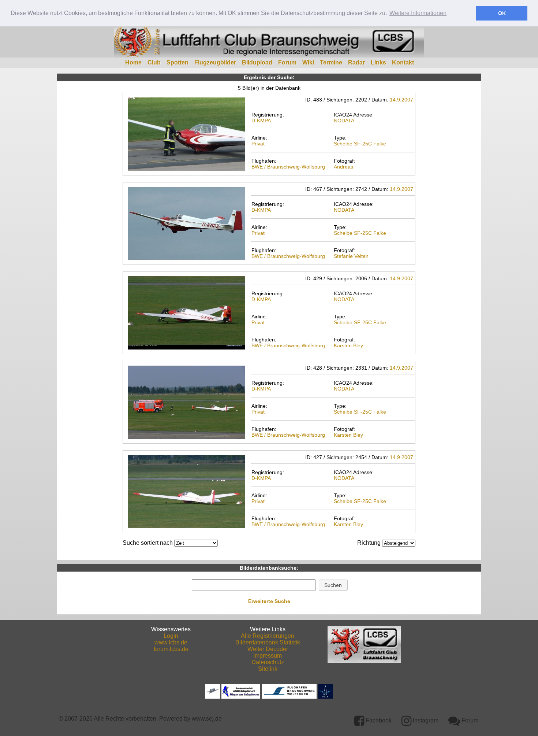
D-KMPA (261, 120)
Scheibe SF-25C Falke (360, 144)
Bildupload (257, 62)
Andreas (343, 167)
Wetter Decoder (267, 649)
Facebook (378, 720)
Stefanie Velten (351, 256)
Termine (331, 62)
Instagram (424, 720)
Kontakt (403, 62)
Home (133, 62)
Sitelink (267, 669)
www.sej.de (207, 718)
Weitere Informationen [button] (418, 13)
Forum (287, 62)
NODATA (344, 120)
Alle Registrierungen (267, 636)
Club (154, 62)
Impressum (267, 655)
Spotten (177, 62)
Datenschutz (267, 662)
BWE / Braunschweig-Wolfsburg (288, 167)
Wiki (308, 62)
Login (171, 636)
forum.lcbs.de (171, 649)
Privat (258, 144)
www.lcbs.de (170, 642)
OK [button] (502, 13)
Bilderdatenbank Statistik (267, 642)
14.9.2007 (401, 100)
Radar (356, 62)
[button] (333, 585)
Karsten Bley (348, 345)
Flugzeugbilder (215, 62)
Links (378, 62)
